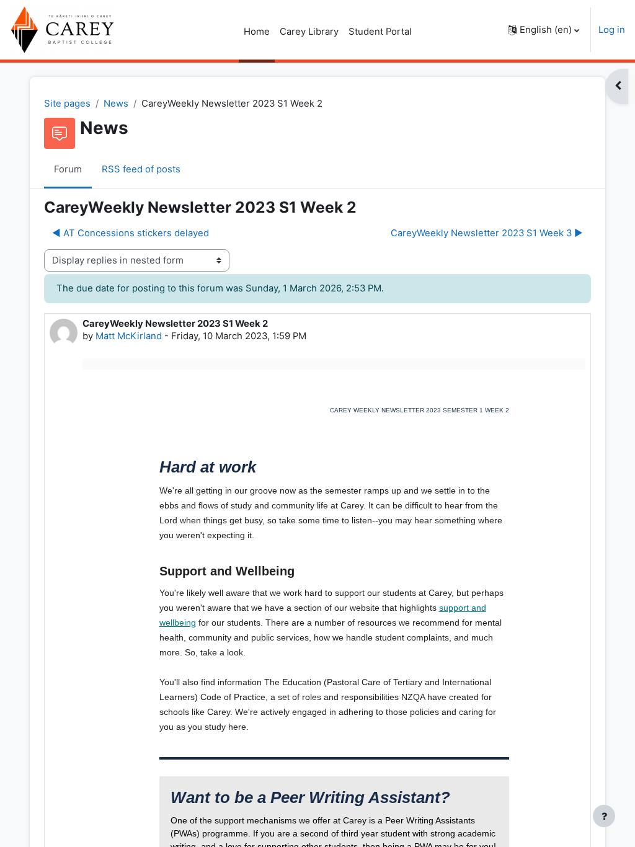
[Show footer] (604, 816)
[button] (543, 30)
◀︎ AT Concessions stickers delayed (130, 233)
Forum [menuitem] (68, 169)
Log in (611, 29)
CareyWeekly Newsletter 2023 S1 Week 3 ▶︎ (487, 233)
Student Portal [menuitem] (380, 31)
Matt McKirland (128, 336)
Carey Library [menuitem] (309, 31)
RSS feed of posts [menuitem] (141, 169)
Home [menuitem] (257, 31)
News (116, 103)
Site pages (67, 103)
